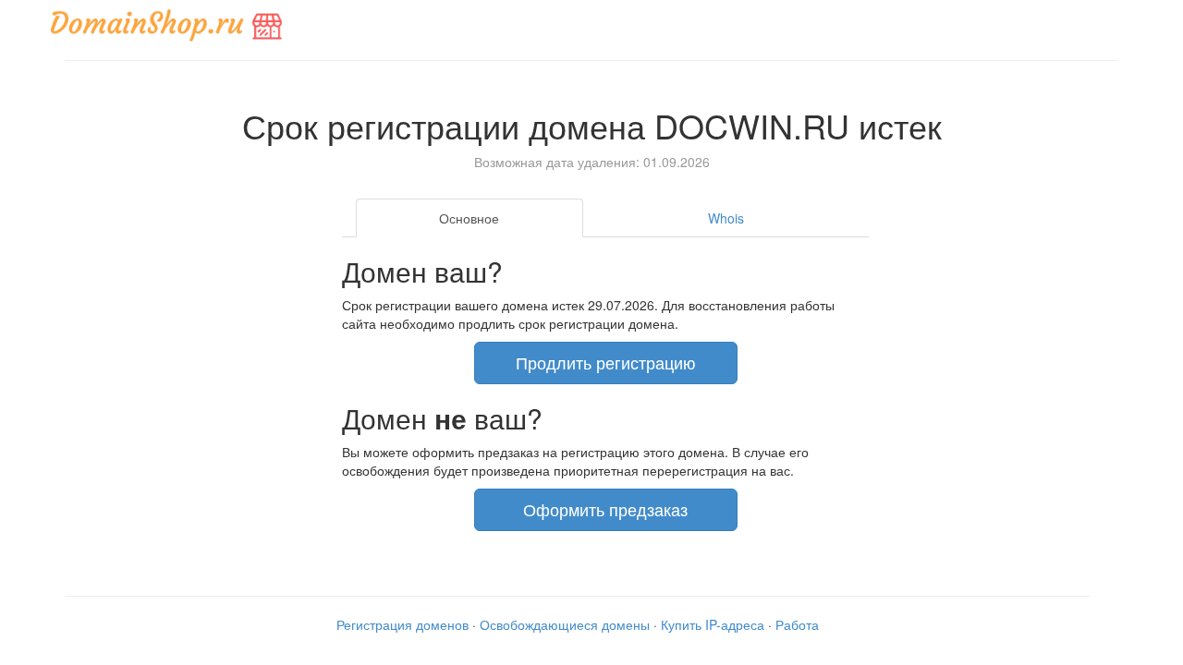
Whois (726, 218)
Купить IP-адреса (712, 624)
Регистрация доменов (402, 624)
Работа (797, 624)
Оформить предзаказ (605, 509)
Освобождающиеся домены (565, 624)
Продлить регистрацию (606, 362)
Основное (469, 218)
